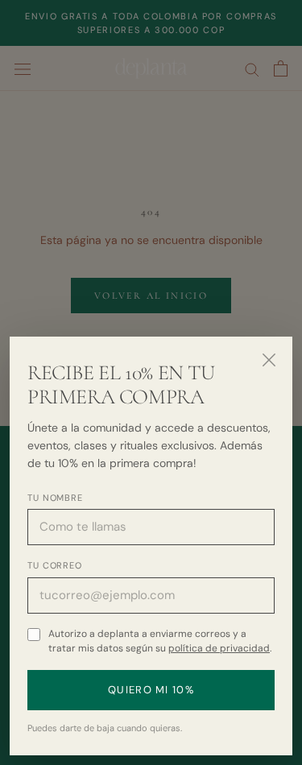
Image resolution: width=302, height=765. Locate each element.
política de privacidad (219, 648)
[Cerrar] (269, 360)
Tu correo (54, 565)
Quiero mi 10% (151, 690)
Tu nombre (55, 497)
